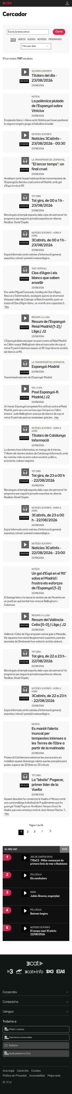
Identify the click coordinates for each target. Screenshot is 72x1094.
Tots (64, 849)
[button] (36, 991)
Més (7, 307)
